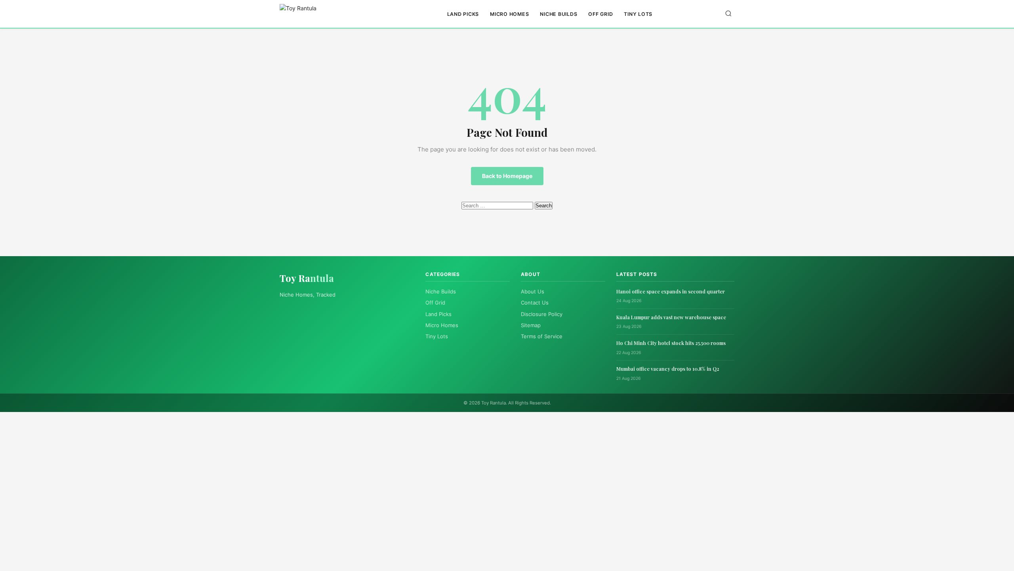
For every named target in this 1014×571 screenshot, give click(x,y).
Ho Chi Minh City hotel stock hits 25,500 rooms (671, 342)
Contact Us (535, 302)
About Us (532, 291)
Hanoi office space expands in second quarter (670, 291)
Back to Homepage (507, 175)
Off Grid (600, 14)
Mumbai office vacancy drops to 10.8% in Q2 (667, 368)
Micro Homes (509, 14)
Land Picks (463, 14)
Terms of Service (541, 336)
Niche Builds (558, 14)
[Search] (728, 14)
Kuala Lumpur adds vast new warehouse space (671, 317)
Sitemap (531, 325)
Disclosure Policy (541, 314)
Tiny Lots (638, 14)
